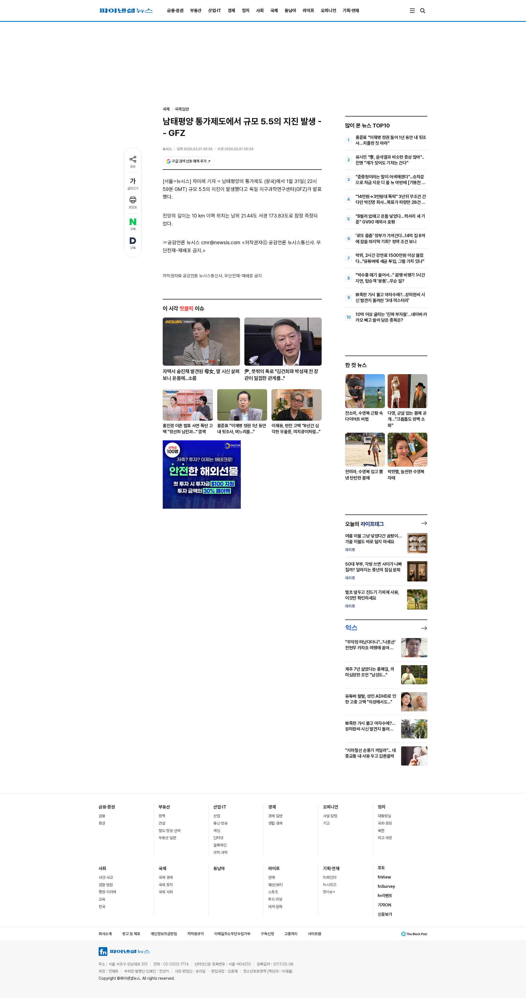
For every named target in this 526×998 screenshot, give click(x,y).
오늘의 (364, 524)
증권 (102, 823)
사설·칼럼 (330, 816)
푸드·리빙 (275, 899)
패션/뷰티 (275, 885)
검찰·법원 (106, 885)
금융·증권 (175, 10)
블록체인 (220, 845)
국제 (274, 10)
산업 (216, 816)
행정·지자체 (107, 892)
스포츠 (273, 892)
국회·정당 (385, 823)
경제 (231, 10)
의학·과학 (220, 852)
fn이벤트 (385, 895)
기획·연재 (351, 10)
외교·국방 (385, 838)
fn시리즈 (329, 885)
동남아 (290, 10)
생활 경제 (275, 823)
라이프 (308, 10)
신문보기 (385, 914)
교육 (102, 899)
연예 (271, 877)
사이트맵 (314, 934)
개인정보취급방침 (164, 934)
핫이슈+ (329, 892)
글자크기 (132, 188)
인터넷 (218, 838)
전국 (102, 906)
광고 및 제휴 (131, 934)
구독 (133, 229)
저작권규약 (195, 934)
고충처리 (291, 934)
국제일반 (182, 109)
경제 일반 (275, 816)
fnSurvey (386, 886)
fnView (384, 877)
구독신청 (267, 934)
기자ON (384, 905)
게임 (216, 830)
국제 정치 (166, 885)
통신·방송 (220, 823)
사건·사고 (106, 877)
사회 (260, 10)
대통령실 (384, 816)
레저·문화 (275, 906)
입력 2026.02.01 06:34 (195, 149)
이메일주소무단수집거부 (232, 934)
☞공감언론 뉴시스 (181, 242)
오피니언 (328, 10)
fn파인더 (329, 877)
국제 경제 (166, 877)
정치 (246, 10)
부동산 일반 (167, 838)
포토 (381, 867)
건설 (162, 823)
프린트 (133, 207)
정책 (162, 816)
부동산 (196, 10)
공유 (133, 166)
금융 (102, 816)
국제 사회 (166, 892)
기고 (326, 823)
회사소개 (105, 934)
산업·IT (214, 10)
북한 (381, 830)
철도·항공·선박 (170, 830)
